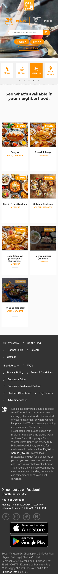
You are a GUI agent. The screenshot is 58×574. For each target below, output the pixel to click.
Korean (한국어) (20, 453)
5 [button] (38, 80)
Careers (35, 349)
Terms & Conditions (42, 372)
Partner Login (15, 349)
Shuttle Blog (34, 343)
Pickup (48, 20)
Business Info (9, 572)
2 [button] (24, 80)
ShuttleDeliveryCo (14, 494)
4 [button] (33, 80)
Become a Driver (17, 379)
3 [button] (29, 80)
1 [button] (19, 80)
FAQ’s (29, 365)
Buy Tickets (46, 393)
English (47, 449)
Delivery (21, 20)
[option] (7, 70)
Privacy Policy (15, 372)
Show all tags (31, 48)
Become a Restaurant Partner (24, 386)
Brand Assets (11, 365)
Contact (11, 356)
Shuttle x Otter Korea (19, 393)
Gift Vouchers (11, 343)
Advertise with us (17, 400)
